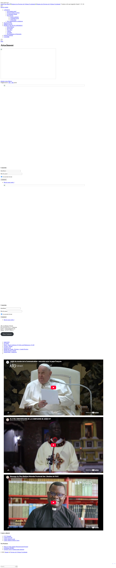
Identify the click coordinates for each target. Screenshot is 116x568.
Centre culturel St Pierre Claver (11, 540)
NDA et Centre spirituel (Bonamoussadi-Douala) (16, 546)
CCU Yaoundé (7, 536)
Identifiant (3, 171)
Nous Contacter (7, 334)
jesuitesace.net (7, 347)
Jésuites (7, 552)
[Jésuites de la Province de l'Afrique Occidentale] (35, 4)
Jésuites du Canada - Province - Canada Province (16, 349)
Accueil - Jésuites (8, 346)
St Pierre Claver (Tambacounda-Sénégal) (14, 549)
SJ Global (6, 343)
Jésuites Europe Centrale (10, 350)
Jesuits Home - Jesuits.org (10, 352)
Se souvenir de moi (7, 176)
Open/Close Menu (5, 4)
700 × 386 (10, 82)
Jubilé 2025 (7, 342)
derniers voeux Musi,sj (6, 81)
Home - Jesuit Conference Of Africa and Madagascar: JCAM (19, 345)
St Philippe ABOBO (9, 548)
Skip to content (4, 7)
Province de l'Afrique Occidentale (18, 552)
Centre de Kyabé (8, 537)
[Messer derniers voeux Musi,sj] (28, 78)
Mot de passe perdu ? (9, 182)
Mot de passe (4, 173)
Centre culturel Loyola (9, 539)
